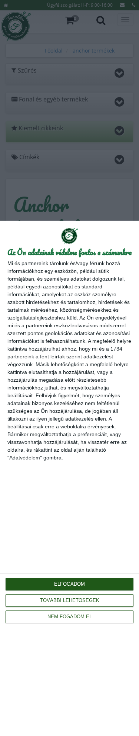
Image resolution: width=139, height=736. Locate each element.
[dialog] (69, 478)
